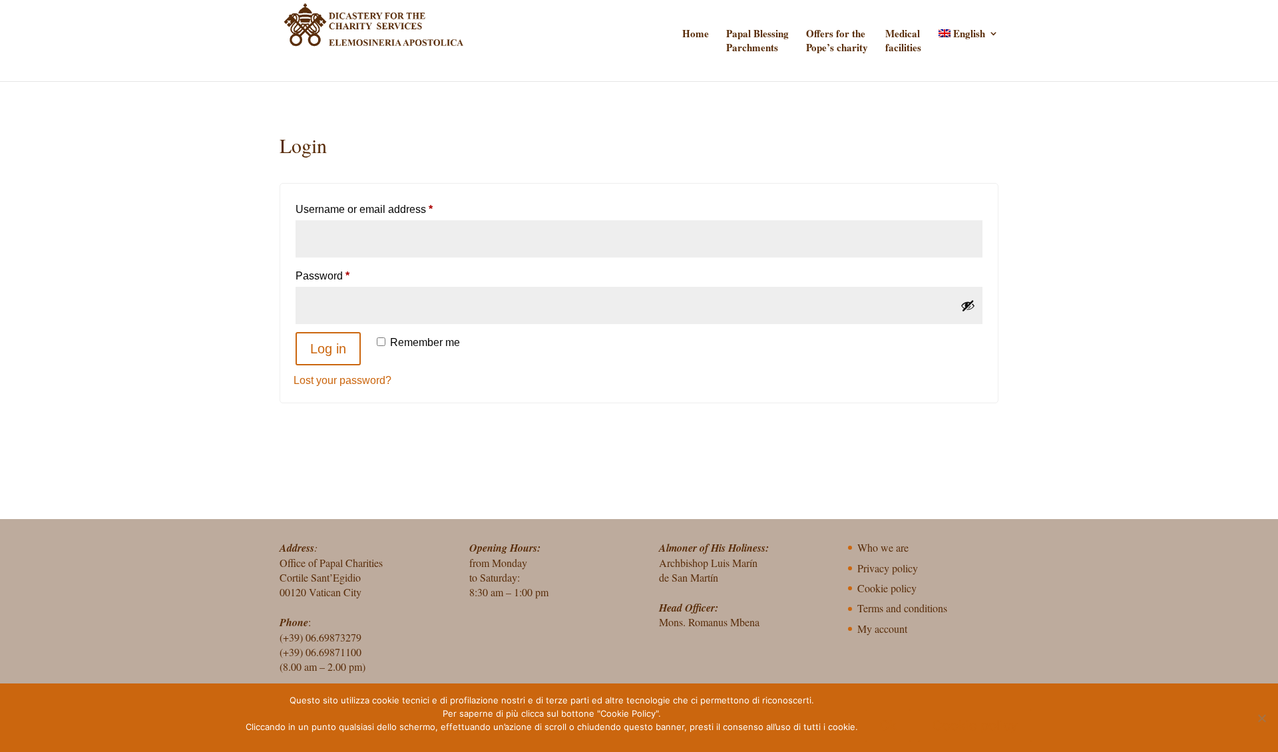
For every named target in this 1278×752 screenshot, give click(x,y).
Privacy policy (887, 568)
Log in (328, 348)
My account (882, 629)
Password (344, 276)
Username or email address (386, 209)
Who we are (883, 547)
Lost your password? (342, 380)
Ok (888, 725)
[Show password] (967, 305)
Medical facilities (903, 41)
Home (695, 34)
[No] (1261, 718)
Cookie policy (887, 588)
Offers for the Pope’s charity (837, 41)
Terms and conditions (902, 608)
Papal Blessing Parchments (757, 41)
